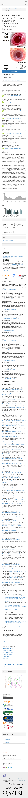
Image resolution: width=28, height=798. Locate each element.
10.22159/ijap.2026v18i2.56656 (9, 289)
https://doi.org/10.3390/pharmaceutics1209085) (12, 449)
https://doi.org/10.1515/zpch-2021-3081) (11, 553)
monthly (21, 217)
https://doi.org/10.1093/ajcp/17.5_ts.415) (11, 516)
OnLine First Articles (7, 654)
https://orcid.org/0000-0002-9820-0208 (12, 95)
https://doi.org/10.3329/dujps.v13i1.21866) (11, 495)
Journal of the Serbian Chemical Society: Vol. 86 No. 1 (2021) (14, 608)
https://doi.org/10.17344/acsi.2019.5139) (16, 490)
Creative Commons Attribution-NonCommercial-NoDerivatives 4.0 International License (13, 256)
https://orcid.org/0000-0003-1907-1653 (12, 126)
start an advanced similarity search (15, 626)
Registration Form (7, 641)
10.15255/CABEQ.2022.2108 (8, 369)
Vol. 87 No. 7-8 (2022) (17, 8)
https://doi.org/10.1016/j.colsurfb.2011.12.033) (12, 403)
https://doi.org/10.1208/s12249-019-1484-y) (11, 549)
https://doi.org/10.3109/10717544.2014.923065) (12, 412)
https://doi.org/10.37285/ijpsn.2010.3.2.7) (11, 564)
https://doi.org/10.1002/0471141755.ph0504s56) (12, 587)
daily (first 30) (16, 217)
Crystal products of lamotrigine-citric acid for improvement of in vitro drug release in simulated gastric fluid (15, 606)
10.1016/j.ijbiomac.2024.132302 (9, 340)
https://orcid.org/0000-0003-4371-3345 (12, 118)
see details (10, 767)
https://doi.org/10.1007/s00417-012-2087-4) (11, 468)
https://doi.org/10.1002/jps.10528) (16, 577)
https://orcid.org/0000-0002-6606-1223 (12, 148)
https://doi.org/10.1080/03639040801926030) (12, 458)
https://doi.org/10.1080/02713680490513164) (12, 582)
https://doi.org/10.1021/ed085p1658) (10, 508)
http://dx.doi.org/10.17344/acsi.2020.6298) (11, 525)
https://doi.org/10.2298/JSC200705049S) (11, 539)
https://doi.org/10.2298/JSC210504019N (14, 80)
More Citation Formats (9, 230)
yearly (25, 217)
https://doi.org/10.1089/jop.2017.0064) (17, 407)
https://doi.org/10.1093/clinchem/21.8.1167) (11, 512)
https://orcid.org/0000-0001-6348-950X (12, 110)
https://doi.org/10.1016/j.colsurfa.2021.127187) (12, 389)
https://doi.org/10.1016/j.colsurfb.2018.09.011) (12, 472)
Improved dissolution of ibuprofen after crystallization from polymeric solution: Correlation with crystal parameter (15, 597)
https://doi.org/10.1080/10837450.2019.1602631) (13, 453)
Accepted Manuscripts (8, 652)
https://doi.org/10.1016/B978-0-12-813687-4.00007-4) (14, 420)
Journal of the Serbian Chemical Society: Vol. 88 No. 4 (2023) (15, 623)
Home (4, 8)
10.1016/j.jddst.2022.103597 (8, 378)
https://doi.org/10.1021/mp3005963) (10, 530)
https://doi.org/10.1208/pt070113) (14, 543)
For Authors (6, 742)
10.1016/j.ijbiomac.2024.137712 (9, 330)
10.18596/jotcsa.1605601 (7, 298)
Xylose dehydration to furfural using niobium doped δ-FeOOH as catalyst (14, 620)
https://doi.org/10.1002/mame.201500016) (11, 560)
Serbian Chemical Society (16, 778)
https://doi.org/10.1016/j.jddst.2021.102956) (11, 431)
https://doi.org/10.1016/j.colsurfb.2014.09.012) (12, 487)
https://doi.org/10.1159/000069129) (16, 399)
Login (26, 1)
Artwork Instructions (7, 650)
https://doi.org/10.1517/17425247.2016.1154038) (13, 499)
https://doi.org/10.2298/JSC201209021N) (11, 535)
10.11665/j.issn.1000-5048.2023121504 (11, 318)
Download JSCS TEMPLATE (9, 645)
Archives (9, 8)
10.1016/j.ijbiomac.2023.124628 (9, 360)
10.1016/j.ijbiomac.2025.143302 (9, 309)
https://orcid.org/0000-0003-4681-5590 (12, 133)
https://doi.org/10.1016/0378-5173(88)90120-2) (12, 503)
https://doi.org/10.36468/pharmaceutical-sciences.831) (14, 425)
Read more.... (6, 270)
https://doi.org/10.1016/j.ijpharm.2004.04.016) (14, 444)
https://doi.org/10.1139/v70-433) (9, 520)
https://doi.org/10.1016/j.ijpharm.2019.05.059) (12, 463)
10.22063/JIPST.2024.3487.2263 (9, 349)
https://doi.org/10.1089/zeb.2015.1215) (17, 571)
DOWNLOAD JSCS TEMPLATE (13, 664)
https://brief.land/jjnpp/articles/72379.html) (11, 477)
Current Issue (6, 656)
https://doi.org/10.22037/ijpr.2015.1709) (10, 436)
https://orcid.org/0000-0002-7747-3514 (12, 102)
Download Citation (8, 232)
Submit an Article (6, 643)
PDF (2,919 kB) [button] (14, 71)
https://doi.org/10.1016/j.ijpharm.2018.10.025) (12, 568)
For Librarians (7, 745)
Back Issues (5, 658)
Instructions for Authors (8, 648)
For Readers (7, 739)
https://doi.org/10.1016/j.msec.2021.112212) (11, 441)
